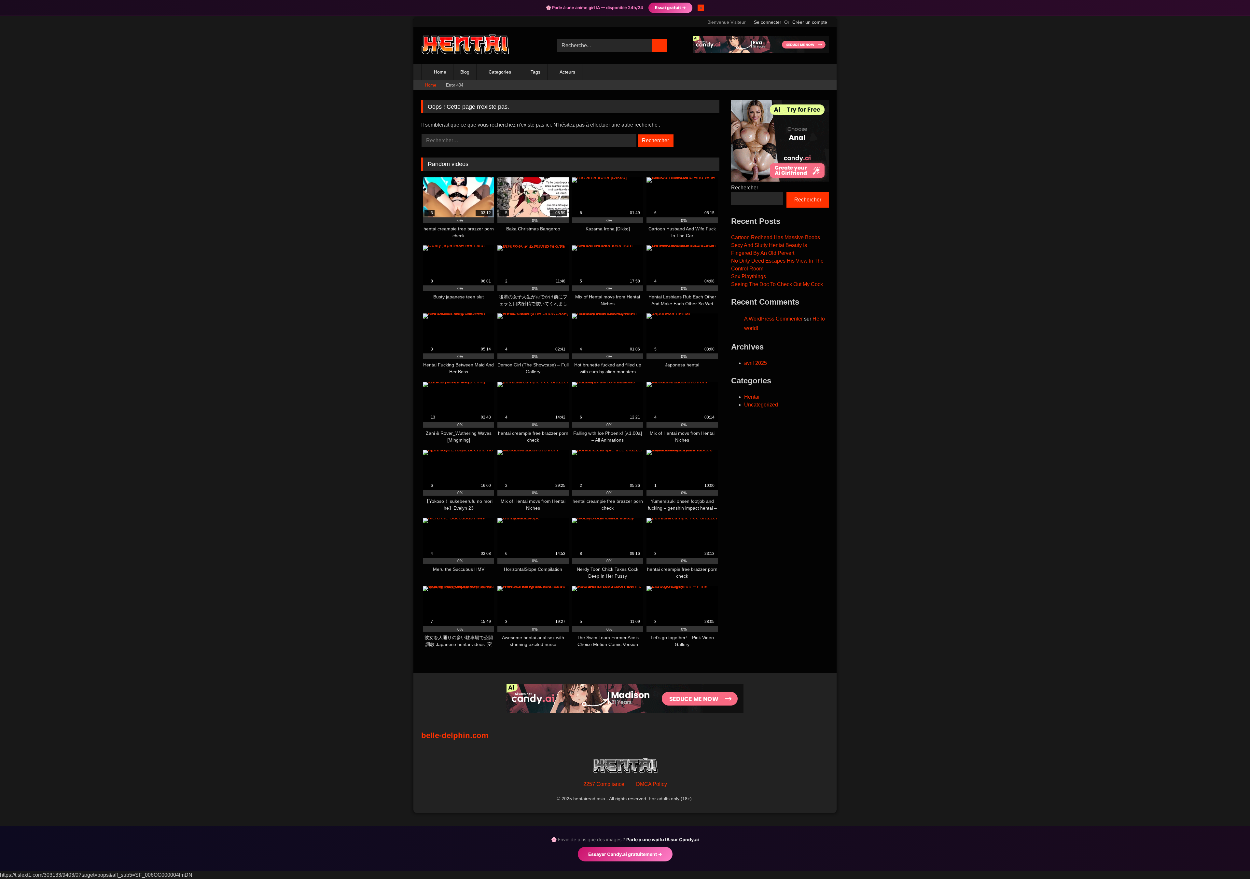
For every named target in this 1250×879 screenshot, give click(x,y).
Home (440, 72)
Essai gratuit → (670, 7)
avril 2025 (755, 363)
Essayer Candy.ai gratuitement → (625, 854)
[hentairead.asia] (465, 45)
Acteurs (567, 72)
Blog (464, 72)
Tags (535, 72)
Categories (500, 72)
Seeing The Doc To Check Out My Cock (777, 284)
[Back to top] (1230, 859)
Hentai (751, 397)
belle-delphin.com (454, 735)
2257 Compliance (603, 784)
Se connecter (767, 22)
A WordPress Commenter (773, 319)
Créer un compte (809, 22)
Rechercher (744, 187)
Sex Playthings (748, 276)
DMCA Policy (651, 784)
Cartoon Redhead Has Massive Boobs (775, 237)
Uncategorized (761, 404)
